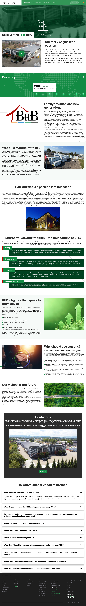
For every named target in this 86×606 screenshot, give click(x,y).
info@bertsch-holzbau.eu (73, 587)
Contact (54, 2)
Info (40, 2)
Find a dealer (74, 2)
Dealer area (35, 2)
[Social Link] (68, 597)
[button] (78, 77)
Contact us (43, 471)
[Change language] (83, 2)
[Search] (80, 2)
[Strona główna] (9, 2)
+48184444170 (70, 591)
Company (45, 2)
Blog (51, 2)
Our (27, 2)
